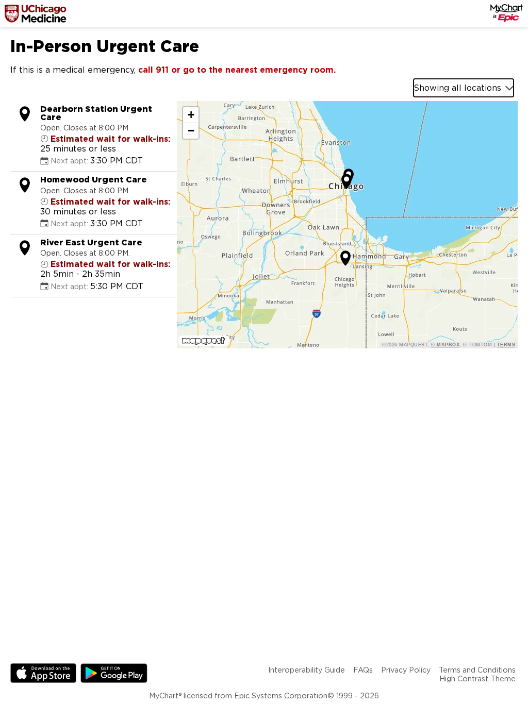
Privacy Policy (406, 669)
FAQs (363, 669)
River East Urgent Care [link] (91, 243)
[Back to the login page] (35, 13)
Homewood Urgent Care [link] (93, 180)
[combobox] (464, 88)
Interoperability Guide (306, 669)
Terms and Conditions (477, 669)
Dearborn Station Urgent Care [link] (96, 113)
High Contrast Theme (477, 678)
